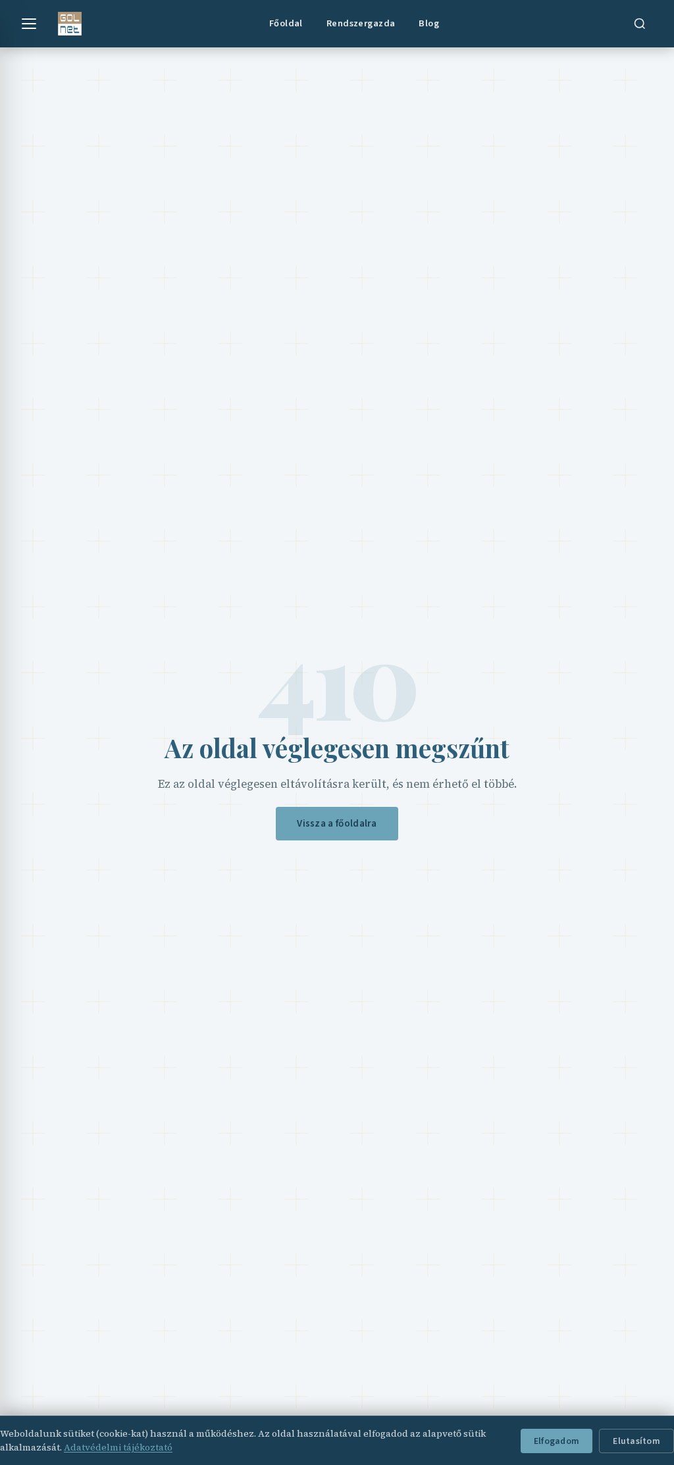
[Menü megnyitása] (29, 24)
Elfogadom (556, 1441)
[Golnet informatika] (70, 24)
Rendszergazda (361, 23)
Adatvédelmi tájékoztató (118, 1447)
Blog (429, 23)
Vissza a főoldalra (336, 823)
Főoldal (286, 23)
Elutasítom (636, 1441)
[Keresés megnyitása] (640, 24)
